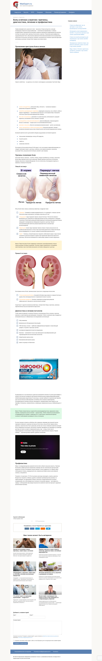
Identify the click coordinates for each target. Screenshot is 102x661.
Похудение (40, 12)
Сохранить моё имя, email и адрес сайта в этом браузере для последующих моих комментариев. (38, 640)
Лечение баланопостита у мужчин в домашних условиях (50, 573)
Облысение (48, 12)
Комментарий (16, 620)
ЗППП (32, 12)
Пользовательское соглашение (23, 651)
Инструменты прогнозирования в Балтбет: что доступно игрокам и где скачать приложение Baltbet (79, 32)
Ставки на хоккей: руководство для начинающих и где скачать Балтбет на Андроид (79, 38)
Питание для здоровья (60, 12)
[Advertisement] (38, 94)
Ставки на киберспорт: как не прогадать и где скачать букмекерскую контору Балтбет (78, 27)
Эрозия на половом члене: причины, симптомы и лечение (23, 550)
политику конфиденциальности (25, 637)
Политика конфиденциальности (42, 651)
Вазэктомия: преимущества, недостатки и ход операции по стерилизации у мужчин (49, 597)
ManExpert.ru (26, 4)
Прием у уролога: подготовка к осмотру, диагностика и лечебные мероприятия (50, 550)
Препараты (72, 12)
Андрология (18, 12)
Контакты (55, 651)
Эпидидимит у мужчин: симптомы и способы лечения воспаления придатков (24, 574)
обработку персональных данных (50, 636)
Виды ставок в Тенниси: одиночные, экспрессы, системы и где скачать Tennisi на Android (79, 50)
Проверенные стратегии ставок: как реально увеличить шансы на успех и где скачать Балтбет (79, 44)
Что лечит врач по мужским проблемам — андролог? (22, 596)
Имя (14, 615)
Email (31, 615)
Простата (26, 12)
